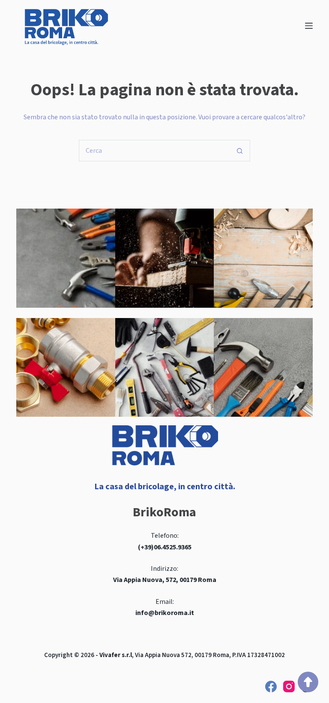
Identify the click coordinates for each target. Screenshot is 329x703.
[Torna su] (308, 682)
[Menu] (309, 26)
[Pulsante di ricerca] (239, 150)
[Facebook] (271, 686)
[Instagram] (289, 686)
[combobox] (154, 150)
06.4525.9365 (172, 547)
